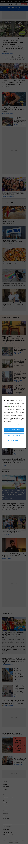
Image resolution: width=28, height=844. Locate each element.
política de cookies (19, 419)
